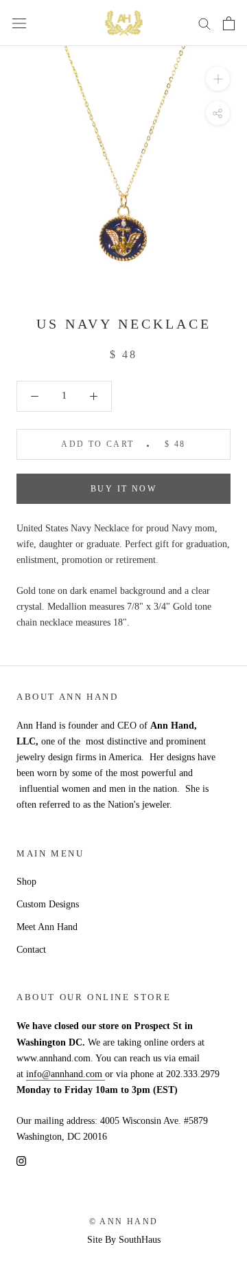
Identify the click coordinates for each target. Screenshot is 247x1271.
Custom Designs (47, 904)
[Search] (204, 23)
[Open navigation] (19, 23)
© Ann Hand (123, 1221)
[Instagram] (21, 1160)
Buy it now (123, 489)
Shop (26, 881)
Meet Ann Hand (47, 927)
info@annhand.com (65, 1074)
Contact (31, 949)
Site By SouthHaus (124, 1240)
